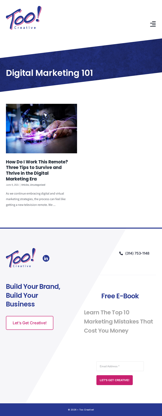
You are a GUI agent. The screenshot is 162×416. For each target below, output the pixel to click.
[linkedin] (46, 258)
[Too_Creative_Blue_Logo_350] (23, 7)
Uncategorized (37, 184)
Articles (25, 184)
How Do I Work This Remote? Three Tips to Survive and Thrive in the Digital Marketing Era (37, 170)
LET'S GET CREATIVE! (114, 380)
